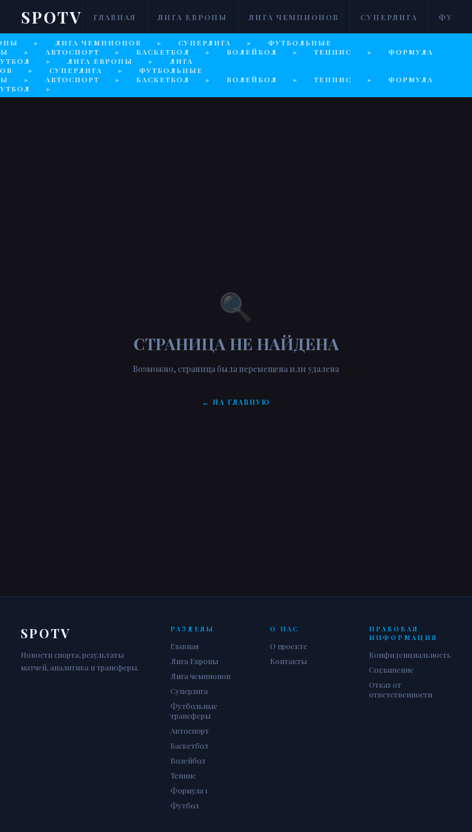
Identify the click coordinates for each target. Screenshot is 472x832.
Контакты (288, 661)
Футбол (184, 805)
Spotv (51, 17)
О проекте (288, 646)
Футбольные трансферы (194, 710)
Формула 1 (189, 790)
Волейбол (187, 760)
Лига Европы (192, 17)
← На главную (236, 402)
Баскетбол (189, 745)
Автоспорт (189, 730)
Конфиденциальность (410, 655)
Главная (114, 17)
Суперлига (388, 17)
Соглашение (391, 669)
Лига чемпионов (294, 17)
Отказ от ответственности (400, 689)
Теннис (183, 775)
